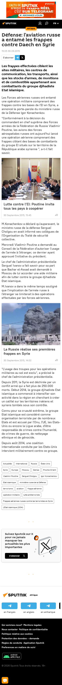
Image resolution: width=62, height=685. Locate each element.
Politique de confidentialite (33, 629)
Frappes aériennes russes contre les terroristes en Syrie (28, 501)
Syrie (5, 470)
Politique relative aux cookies (17, 633)
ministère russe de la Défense (33, 482)
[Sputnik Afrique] (10, 24)
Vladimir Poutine (10, 476)
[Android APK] (11, 656)
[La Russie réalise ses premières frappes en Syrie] (31, 324)
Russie (34, 463)
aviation (20, 488)
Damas (36, 470)
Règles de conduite (12, 642)
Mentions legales (32, 624)
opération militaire (11, 495)
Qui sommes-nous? (12, 624)
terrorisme (8, 488)
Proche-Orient (49, 470)
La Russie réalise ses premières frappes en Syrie (29, 351)
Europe (15, 470)
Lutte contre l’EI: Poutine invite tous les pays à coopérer (29, 206)
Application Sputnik (33, 642)
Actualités (7, 463)
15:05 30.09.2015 (11, 51)
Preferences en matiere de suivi (18, 647)
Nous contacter (10, 629)
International (21, 463)
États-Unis (45, 463)
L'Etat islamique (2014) (13, 507)
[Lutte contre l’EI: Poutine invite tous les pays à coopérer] (31, 179)
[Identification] (40, 23)
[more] (56, 215)
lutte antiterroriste (31, 495)
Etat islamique (9, 482)
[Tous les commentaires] (5, 680)
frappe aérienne (34, 488)
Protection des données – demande (20, 638)
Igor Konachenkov (49, 476)
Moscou (25, 470)
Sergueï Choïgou (29, 476)
